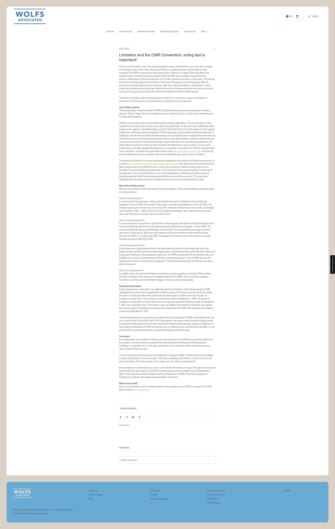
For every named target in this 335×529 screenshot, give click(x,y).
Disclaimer (212, 498)
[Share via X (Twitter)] (126, 417)
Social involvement (159, 498)
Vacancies (155, 490)
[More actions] (214, 48)
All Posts (110, 31)
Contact (154, 494)
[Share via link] (139, 417)
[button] (309, 16)
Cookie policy (213, 502)
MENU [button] (316, 16)
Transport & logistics (169, 31)
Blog (91, 498)
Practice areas (95, 494)
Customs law (190, 31)
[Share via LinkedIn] (133, 417)
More (203, 31)
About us (93, 490)
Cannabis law (125, 31)
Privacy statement (215, 494)
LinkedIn (286, 490)
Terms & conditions (216, 490)
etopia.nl (43, 513)
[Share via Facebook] (120, 417)
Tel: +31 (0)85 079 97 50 (62, 510)
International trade (146, 31)
